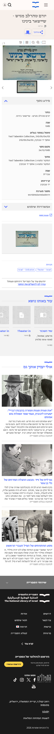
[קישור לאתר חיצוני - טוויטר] (29, 680)
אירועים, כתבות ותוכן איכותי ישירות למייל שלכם (40, 664)
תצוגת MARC (44, 215)
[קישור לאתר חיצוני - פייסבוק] (35, 680)
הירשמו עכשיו (14, 664)
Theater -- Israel (44, 269)
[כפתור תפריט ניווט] (46, 4)
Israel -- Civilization (26, 269)
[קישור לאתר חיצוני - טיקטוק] (15, 680)
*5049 (45, 712)
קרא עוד (28, 644)
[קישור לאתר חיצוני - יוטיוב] (34, 686)
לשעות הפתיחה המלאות (36, 718)
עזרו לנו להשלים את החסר (32, 284)
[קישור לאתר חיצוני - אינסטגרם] (22, 680)
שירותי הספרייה (36, 582)
